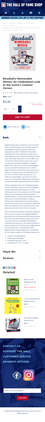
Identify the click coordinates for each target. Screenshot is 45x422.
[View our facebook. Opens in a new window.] (17, 375)
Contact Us (11, 346)
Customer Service (17, 356)
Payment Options (16, 361)
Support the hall (16, 351)
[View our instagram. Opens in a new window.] (28, 375)
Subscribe (22, 398)
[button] (22, 137)
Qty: (5, 109)
